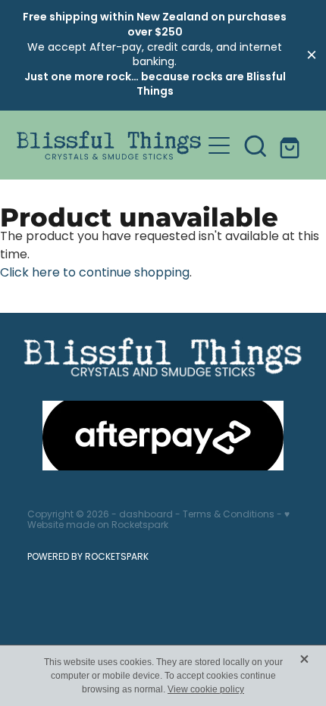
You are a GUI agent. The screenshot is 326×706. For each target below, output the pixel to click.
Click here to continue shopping (95, 273)
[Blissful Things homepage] (109, 145)
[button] (255, 145)
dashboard (146, 515)
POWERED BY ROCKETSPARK (88, 557)
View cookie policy (206, 689)
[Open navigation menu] (219, 145)
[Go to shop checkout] (292, 145)
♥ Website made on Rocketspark (158, 520)
